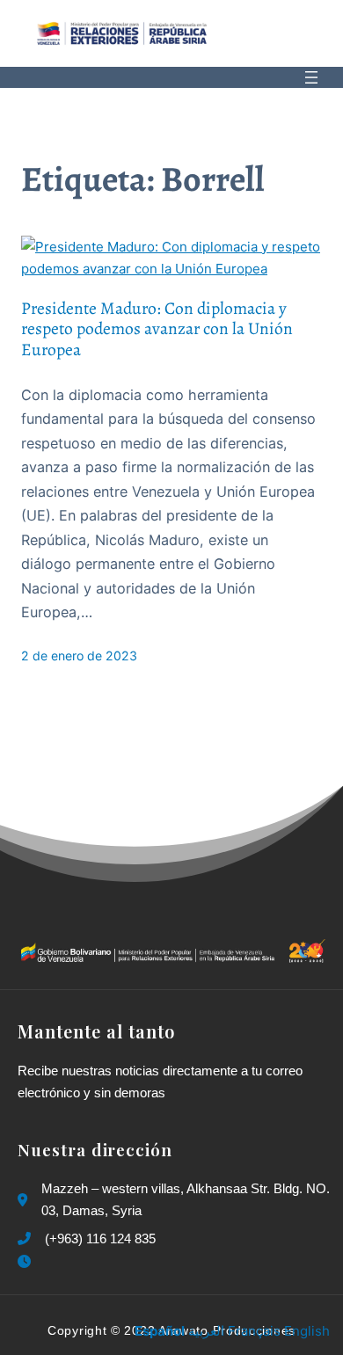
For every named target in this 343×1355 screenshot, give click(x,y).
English (307, 1330)
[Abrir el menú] (311, 77)
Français (254, 1330)
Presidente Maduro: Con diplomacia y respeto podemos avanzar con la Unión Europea (157, 329)
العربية (206, 1330)
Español (160, 1330)
